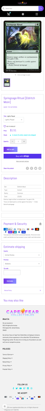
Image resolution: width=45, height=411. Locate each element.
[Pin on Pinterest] (31, 168)
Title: (9, 116)
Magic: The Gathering (10, 107)
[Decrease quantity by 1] (12, 141)
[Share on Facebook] (27, 168)
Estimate (10, 281)
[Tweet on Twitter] (35, 168)
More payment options (22, 161)
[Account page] (23, 14)
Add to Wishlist (10, 126)
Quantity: (6, 141)
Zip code (6, 268)
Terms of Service (7, 354)
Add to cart (10, 149)
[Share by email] (39, 168)
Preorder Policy (7, 369)
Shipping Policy (7, 358)
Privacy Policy (6, 366)
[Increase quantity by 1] (24, 141)
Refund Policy (8, 290)
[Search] (41, 8)
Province (6, 259)
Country (6, 251)
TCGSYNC (16, 410)
